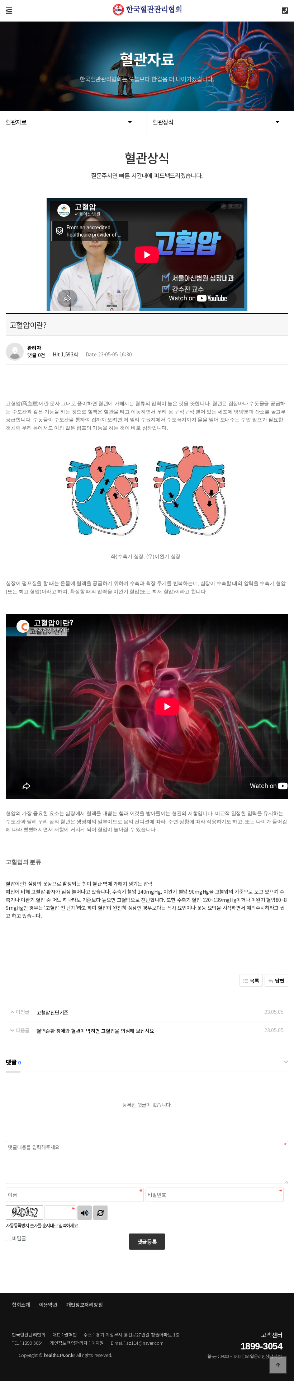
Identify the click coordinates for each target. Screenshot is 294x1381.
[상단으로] (278, 1365)
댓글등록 (147, 1241)
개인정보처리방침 (84, 1304)
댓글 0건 (36, 355)
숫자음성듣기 (84, 1213)
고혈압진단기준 (52, 1012)
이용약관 (48, 1304)
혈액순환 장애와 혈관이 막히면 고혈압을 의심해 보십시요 (95, 1030)
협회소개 (21, 1304)
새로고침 (100, 1213)
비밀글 (19, 1238)
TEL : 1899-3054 (27, 1343)
